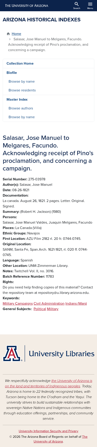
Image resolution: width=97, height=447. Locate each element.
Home (16, 34)
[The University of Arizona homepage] (26, 5)
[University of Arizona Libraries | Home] (48, 353)
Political (40, 309)
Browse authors (21, 108)
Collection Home (20, 63)
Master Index (17, 99)
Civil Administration (49, 303)
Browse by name (22, 81)
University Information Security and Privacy (48, 431)
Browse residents (22, 90)
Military (52, 309)
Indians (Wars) (76, 303)
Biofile (12, 72)
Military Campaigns (18, 303)
